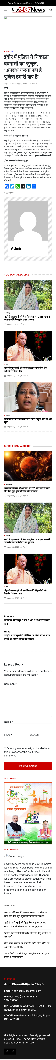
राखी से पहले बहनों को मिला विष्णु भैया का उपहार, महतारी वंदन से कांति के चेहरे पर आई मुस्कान (27, 318)
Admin (34, 84)
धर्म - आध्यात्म (9, 484)
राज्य (12, 51)
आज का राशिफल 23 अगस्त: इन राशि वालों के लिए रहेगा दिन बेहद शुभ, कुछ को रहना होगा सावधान (27, 490)
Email (8, 735)
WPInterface (26, 1042)
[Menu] (5, 10)
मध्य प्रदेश (8, 51)
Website (35, 735)
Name (8, 721)
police (12, 193)
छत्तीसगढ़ (8, 313)
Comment (10, 683)
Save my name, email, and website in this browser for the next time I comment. (27, 752)
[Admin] (28, 221)
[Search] (50, 10)
